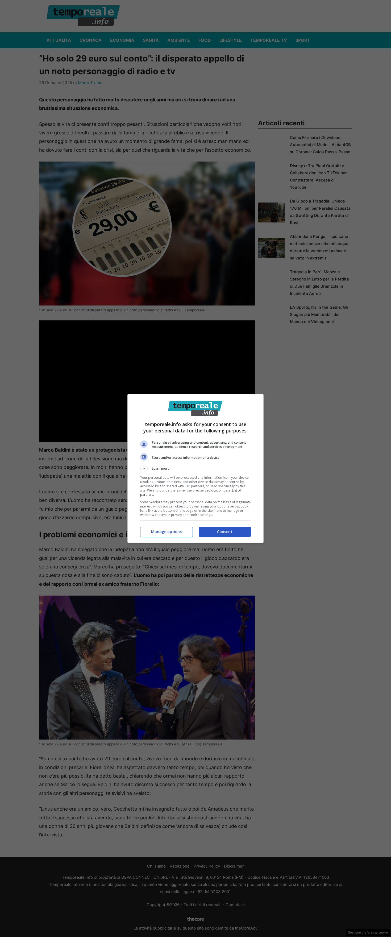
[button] (195, 468)
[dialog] (195, 468)
